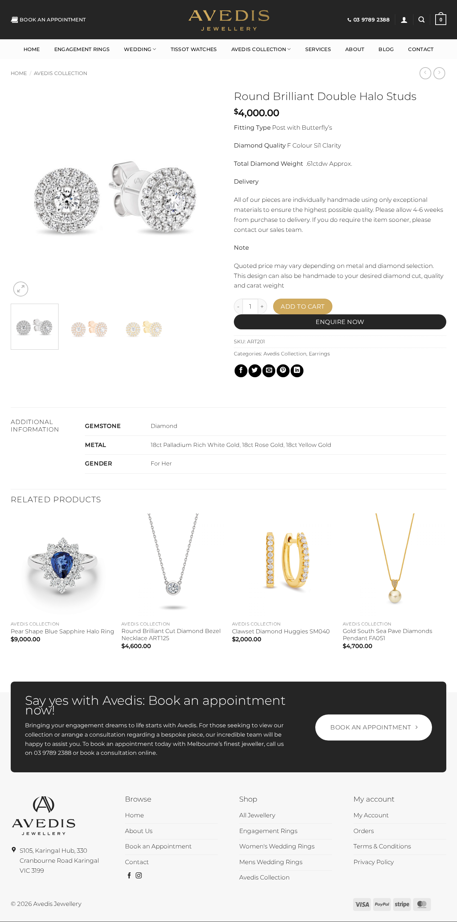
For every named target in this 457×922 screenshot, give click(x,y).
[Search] (421, 20)
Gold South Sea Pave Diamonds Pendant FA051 (387, 635)
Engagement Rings (82, 49)
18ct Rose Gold (262, 445)
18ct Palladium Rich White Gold (195, 445)
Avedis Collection (258, 49)
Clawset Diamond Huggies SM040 (281, 631)
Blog (386, 49)
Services (318, 49)
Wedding (137, 49)
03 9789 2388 (52, 752)
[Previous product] (439, 73)
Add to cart (303, 306)
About (354, 49)
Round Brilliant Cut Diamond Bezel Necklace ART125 (171, 635)
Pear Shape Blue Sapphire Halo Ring (62, 631)
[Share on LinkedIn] (297, 370)
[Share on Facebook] (241, 370)
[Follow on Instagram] (139, 876)
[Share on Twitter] (254, 370)
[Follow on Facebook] (129, 876)
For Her (161, 463)
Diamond (164, 426)
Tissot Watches (194, 49)
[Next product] (426, 73)
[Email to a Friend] (268, 370)
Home (32, 49)
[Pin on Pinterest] (283, 370)
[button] (404, 20)
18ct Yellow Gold (308, 445)
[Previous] (23, 192)
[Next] (210, 192)
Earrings (319, 353)
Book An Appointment (53, 19)
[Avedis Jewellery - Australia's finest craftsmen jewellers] (228, 20)
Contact (420, 49)
